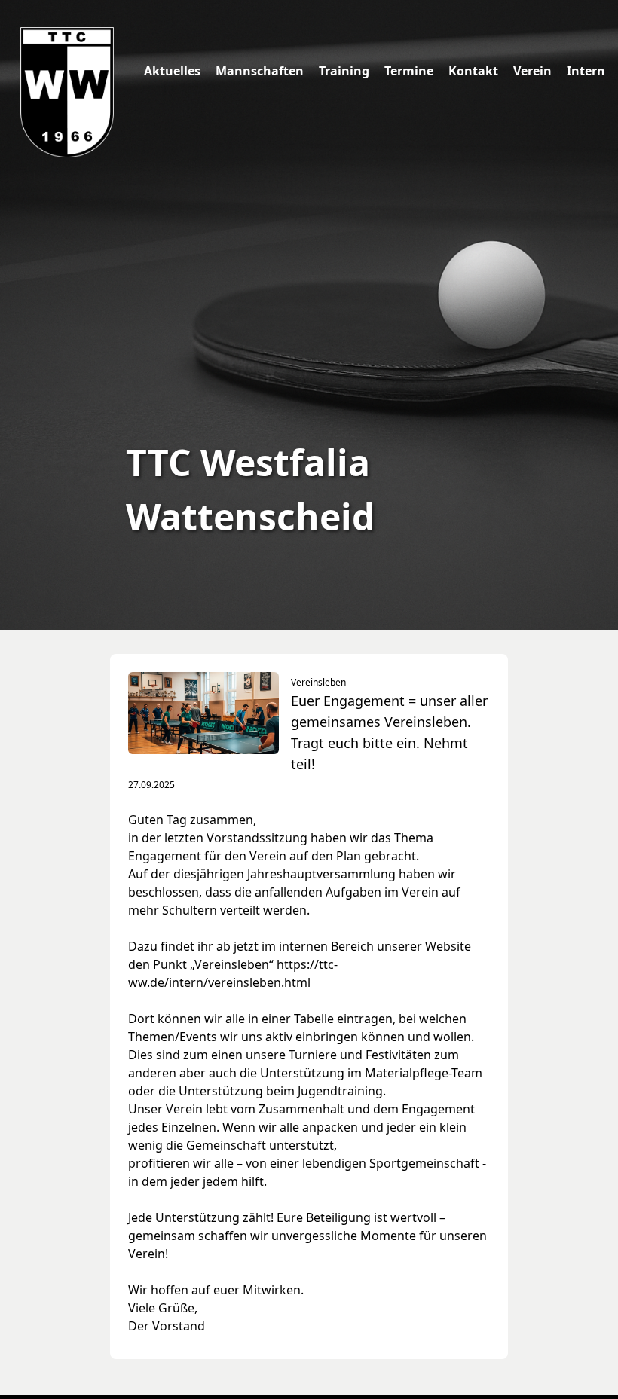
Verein (532, 71)
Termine (408, 71)
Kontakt (473, 71)
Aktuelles (172, 71)
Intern (586, 71)
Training (344, 71)
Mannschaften (260, 71)
